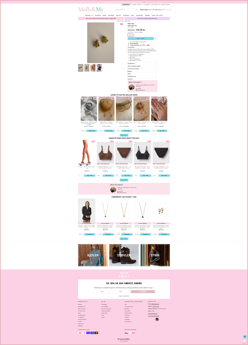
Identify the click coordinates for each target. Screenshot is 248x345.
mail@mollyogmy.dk (158, 9)
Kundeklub (127, 317)
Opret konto (126, 296)
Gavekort (80, 321)
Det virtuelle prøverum (129, 306)
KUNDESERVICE (126, 4)
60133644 (139, 88)
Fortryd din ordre (81, 311)
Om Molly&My (104, 304)
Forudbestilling (81, 317)
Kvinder (122, 21)
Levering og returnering (133, 68)
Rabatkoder (80, 326)
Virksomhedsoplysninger (153, 313)
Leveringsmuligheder (82, 319)
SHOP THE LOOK (157, 15)
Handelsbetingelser (82, 315)
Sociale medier (104, 313)
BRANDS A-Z (89, 15)
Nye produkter (127, 311)
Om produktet (131, 47)
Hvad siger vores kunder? (106, 308)
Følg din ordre (81, 323)
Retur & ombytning (82, 308)
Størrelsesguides (128, 321)
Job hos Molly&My (104, 306)
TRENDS (147, 15)
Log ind (120, 296)
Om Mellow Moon (132, 76)
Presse (102, 315)
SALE (132, 15)
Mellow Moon (127, 21)
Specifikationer (131, 63)
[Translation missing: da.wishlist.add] (155, 38)
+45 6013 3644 (155, 306)
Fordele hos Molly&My (105, 311)
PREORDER (139, 15)
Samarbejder (127, 319)
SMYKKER (111, 15)
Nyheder (126, 15)
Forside (118, 21)
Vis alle (124, 135)
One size (131, 35)
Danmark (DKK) (124, 339)
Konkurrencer (127, 315)
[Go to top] (245, 337)
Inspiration (130, 79)
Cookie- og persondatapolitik (153, 316)
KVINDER (98, 15)
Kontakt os (80, 304)
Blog (126, 304)
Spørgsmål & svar (81, 306)
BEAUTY (118, 15)
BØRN (104, 15)
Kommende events (128, 313)
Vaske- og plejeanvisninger (134, 66)
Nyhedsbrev (127, 308)
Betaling (130, 71)
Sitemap (103, 317)
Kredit (129, 73)
